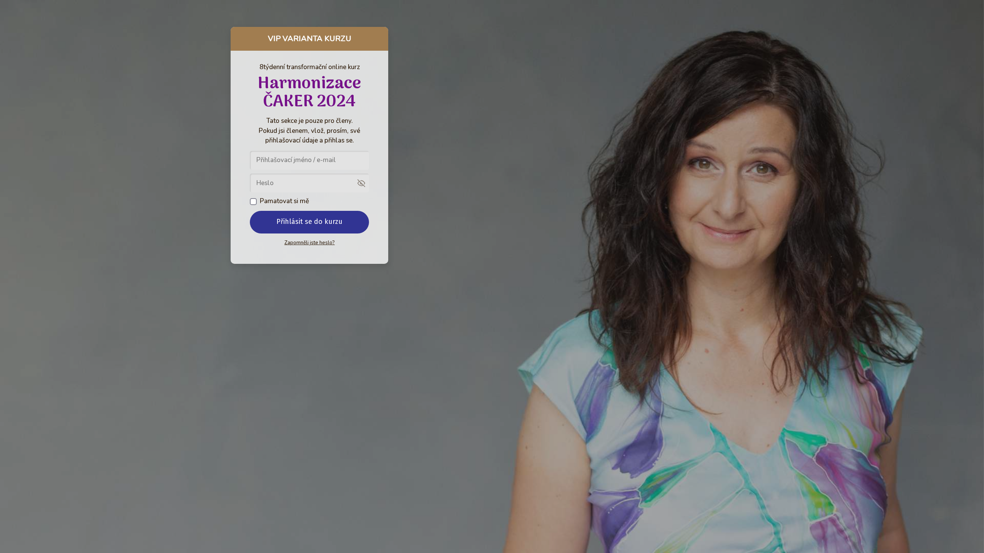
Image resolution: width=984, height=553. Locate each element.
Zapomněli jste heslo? (309, 242)
